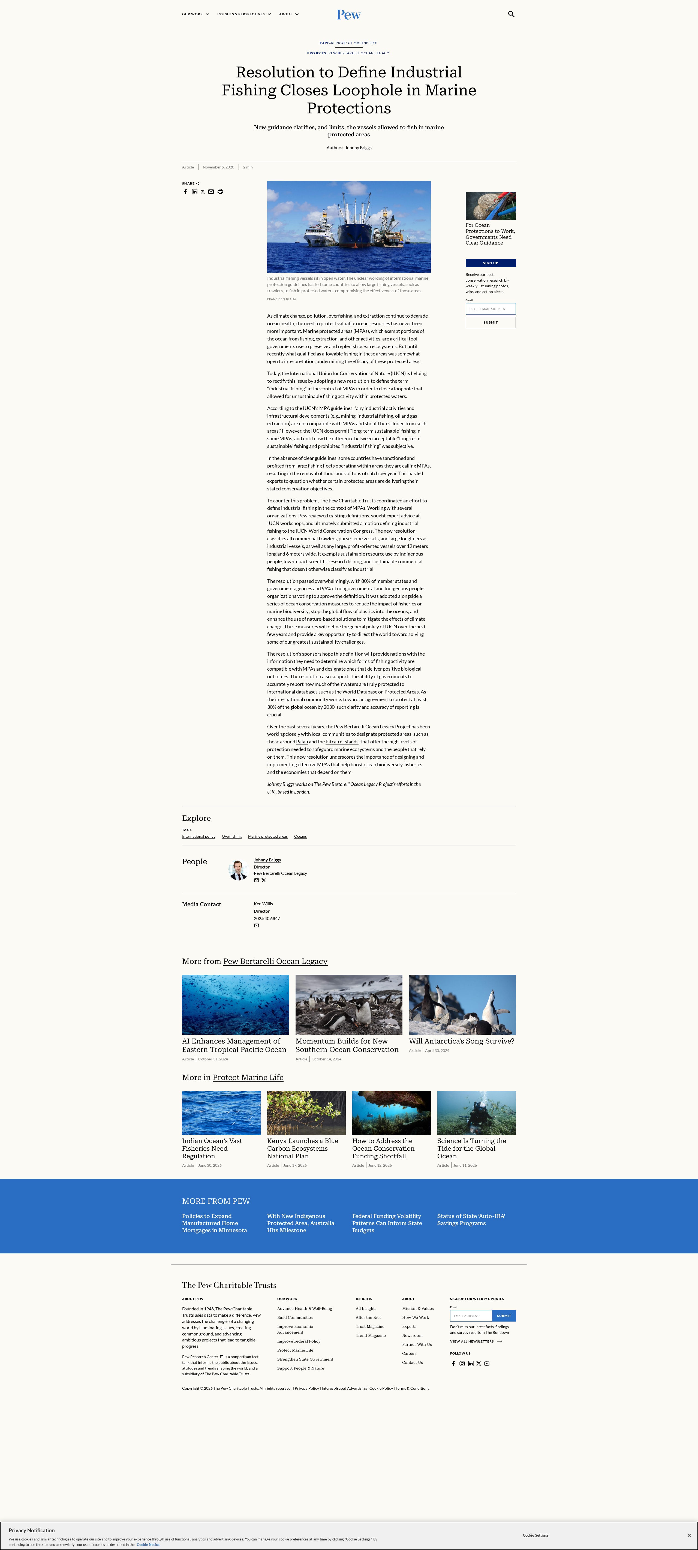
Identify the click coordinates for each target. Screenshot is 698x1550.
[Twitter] (478, 1363)
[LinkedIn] (471, 1363)
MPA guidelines (336, 408)
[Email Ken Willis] (256, 925)
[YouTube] (486, 1363)
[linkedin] (194, 191)
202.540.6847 (267, 918)
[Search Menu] (511, 14)
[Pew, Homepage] (349, 14)
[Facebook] (453, 1363)
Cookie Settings (536, 1535)
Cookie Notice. (148, 1544)
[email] (211, 191)
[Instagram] (462, 1363)
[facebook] (185, 191)
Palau (302, 741)
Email (469, 300)
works (335, 699)
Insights (364, 1299)
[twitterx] (203, 191)
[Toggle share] (512, 177)
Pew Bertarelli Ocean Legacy (275, 961)
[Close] (689, 1536)
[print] (220, 191)
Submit (491, 322)
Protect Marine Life (248, 1077)
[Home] (229, 1285)
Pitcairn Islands (342, 741)
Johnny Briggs (267, 859)
